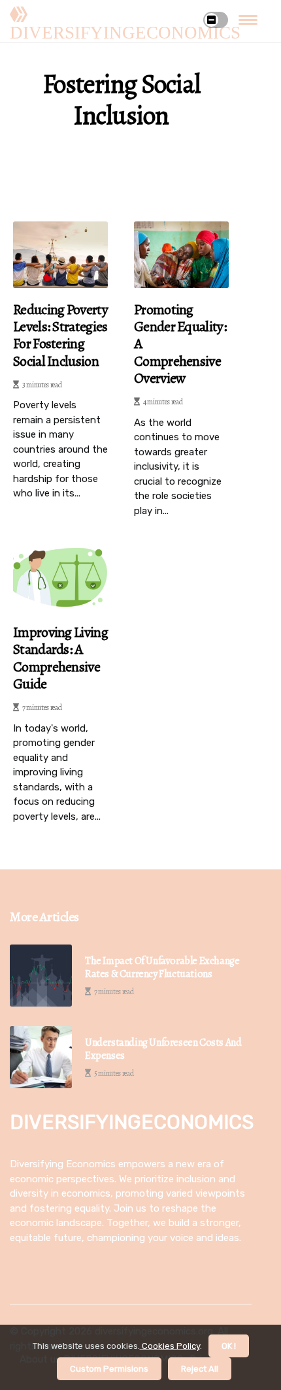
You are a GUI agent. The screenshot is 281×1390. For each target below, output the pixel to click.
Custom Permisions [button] (109, 1369)
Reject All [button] (199, 1369)
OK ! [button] (229, 1346)
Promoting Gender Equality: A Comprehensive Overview (180, 344)
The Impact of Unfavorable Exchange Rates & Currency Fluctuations (162, 967)
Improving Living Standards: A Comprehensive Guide (60, 658)
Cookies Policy (170, 1346)
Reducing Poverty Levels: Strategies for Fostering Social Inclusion (60, 335)
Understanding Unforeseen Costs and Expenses (163, 1049)
